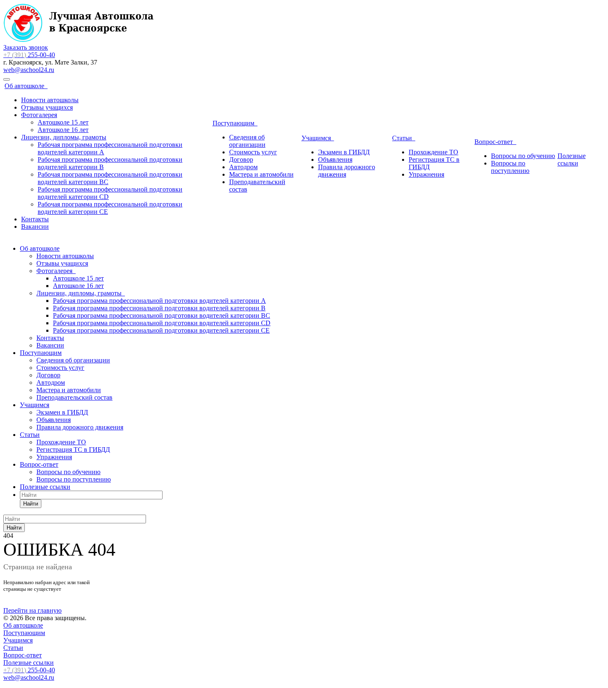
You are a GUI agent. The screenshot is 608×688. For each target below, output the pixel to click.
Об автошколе (26, 85)
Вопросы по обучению (523, 155)
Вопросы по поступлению (510, 167)
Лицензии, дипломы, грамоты (63, 137)
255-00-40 (29, 54)
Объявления (335, 159)
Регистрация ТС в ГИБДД (73, 449)
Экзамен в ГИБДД (344, 152)
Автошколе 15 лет (63, 122)
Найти (30, 504)
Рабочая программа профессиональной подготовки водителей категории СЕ (161, 330)
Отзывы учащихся (47, 107)
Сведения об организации (247, 141)
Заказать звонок (25, 47)
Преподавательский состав (74, 397)
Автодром (243, 166)
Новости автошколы (50, 99)
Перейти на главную (32, 610)
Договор (241, 159)
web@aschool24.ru (28, 69)
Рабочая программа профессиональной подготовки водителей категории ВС (161, 315)
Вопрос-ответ (495, 141)
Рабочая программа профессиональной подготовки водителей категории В (159, 308)
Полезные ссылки (572, 159)
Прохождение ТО (433, 152)
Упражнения (426, 174)
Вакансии (35, 226)
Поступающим (235, 123)
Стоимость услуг (253, 152)
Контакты (35, 219)
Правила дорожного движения (79, 427)
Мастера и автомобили (261, 174)
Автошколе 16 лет (63, 129)
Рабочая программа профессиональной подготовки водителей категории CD (161, 322)
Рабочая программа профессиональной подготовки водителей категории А (159, 300)
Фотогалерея (39, 114)
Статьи (403, 137)
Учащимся (318, 137)
